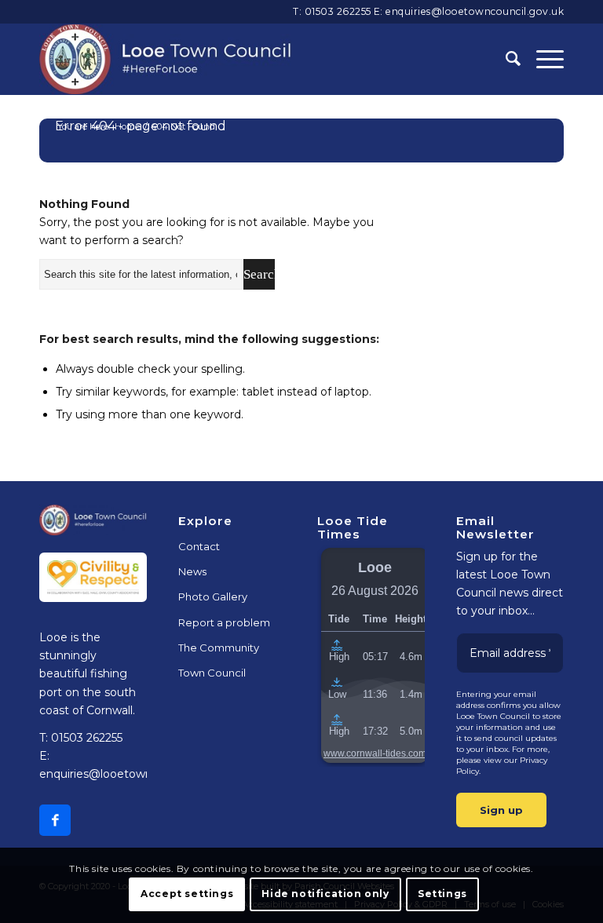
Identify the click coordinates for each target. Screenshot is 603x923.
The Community (218, 647)
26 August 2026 (374, 590)
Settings (442, 893)
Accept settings (187, 893)
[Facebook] (55, 820)
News (192, 571)
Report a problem (224, 622)
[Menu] (542, 59)
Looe (375, 567)
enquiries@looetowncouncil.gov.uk (475, 11)
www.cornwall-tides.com (374, 753)
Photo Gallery (212, 596)
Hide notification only (325, 893)
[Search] (505, 59)
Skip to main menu (302, 480)
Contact (199, 546)
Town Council (212, 672)
